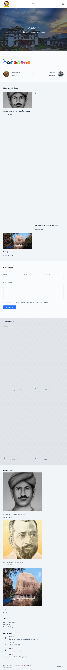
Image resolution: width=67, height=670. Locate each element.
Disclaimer (60, 666)
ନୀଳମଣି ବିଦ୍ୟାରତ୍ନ (47, 390)
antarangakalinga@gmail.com (18, 651)
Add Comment (8, 282)
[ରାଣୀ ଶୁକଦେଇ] (37, 459)
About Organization (9, 622)
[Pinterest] (15, 62)
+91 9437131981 (14, 645)
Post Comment (9, 307)
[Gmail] (25, 62)
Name (5, 274)
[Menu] (63, 4)
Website (47, 274)
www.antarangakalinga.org (18, 657)
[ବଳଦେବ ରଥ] (6, 459)
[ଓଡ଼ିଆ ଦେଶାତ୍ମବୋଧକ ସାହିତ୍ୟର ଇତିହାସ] (49, 157)
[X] (8, 62)
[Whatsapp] (18, 62)
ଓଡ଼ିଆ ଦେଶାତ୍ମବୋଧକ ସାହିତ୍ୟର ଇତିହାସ (46, 225)
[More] (28, 62)
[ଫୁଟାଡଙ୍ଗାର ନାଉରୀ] (6, 390)
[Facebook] (5, 62)
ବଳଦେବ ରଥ (13, 459)
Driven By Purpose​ (9, 627)
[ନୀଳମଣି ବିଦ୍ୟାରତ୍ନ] (37, 390)
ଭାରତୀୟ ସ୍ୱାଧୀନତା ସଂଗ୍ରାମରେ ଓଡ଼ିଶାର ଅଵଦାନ (16, 111)
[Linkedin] (11, 62)
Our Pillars (6, 624)
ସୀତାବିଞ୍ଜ (5, 252)
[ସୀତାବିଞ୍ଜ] (17, 241)
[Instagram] (22, 62)
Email (26, 274)
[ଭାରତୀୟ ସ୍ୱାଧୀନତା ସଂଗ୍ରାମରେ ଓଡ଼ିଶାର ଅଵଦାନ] (17, 100)
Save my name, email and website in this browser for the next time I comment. (27, 302)
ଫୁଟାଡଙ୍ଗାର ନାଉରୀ (15, 390)
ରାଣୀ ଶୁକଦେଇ (45, 459)
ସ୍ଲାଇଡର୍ (42, 32)
